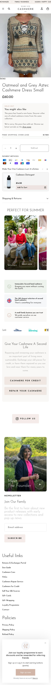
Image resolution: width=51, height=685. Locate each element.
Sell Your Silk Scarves (11, 591)
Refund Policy (8, 635)
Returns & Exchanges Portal (14, 563)
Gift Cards (6, 596)
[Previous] (42, 169)
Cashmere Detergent (25, 175)
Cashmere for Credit (10, 586)
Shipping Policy (8, 630)
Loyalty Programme (10, 605)
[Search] (9, 9)
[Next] (47, 169)
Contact (5, 610)
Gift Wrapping (8, 600)
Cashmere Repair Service (12, 582)
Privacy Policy (8, 625)
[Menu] (3, 9)
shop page (26, 127)
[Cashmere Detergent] (9, 182)
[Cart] (48, 9)
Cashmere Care (8, 572)
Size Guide (6, 568)
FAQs (4, 577)
